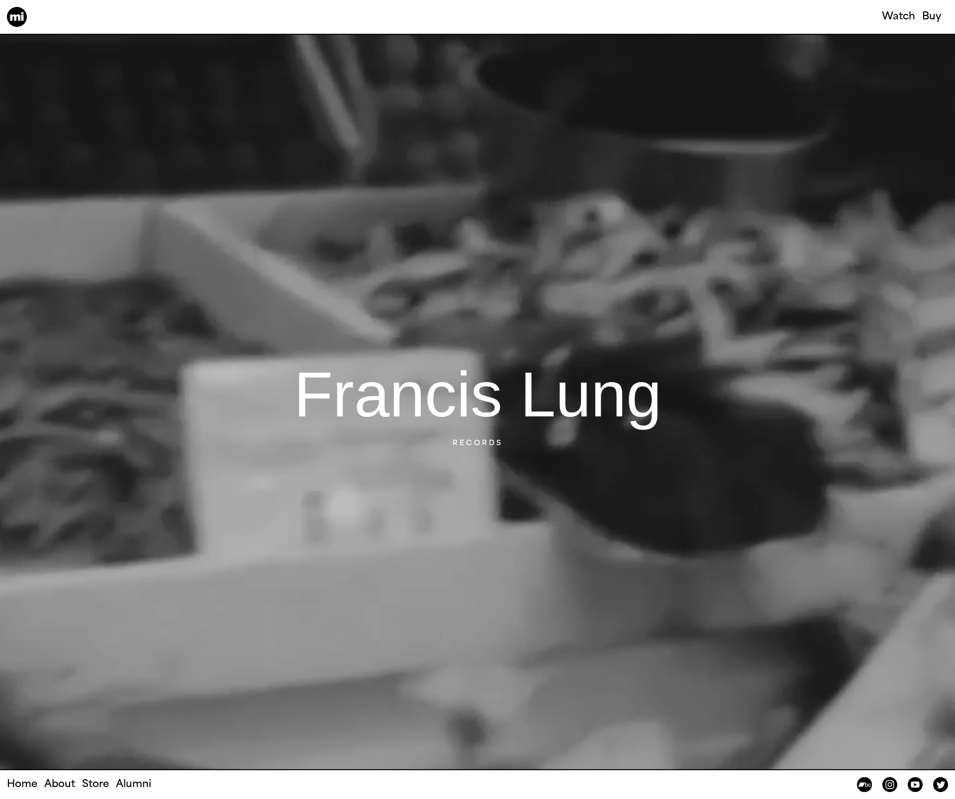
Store (95, 785)
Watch (898, 17)
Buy (931, 17)
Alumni (133, 785)
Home (22, 785)
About (59, 785)
